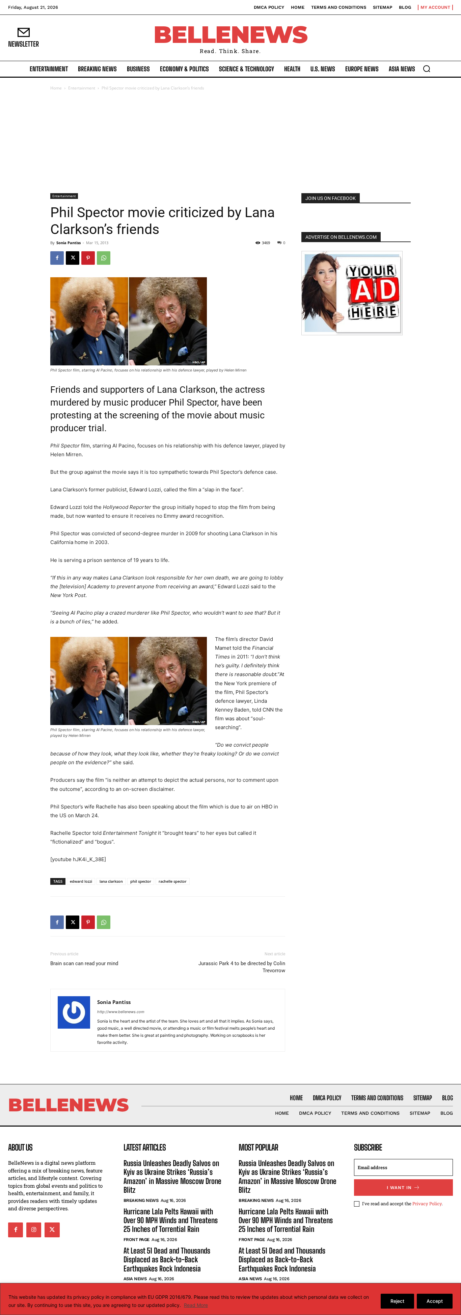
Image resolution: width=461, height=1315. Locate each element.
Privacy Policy (427, 1204)
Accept (435, 1301)
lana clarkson (111, 881)
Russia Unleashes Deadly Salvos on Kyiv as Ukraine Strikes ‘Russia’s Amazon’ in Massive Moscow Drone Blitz (172, 1176)
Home (56, 88)
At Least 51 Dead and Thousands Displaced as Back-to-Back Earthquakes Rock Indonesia (167, 1259)
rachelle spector (173, 881)
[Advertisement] (230, 142)
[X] (72, 258)
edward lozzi (81, 881)
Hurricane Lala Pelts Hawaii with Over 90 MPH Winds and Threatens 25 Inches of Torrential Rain (171, 1220)
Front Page (137, 1239)
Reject (397, 1301)
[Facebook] (57, 258)
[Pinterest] (88, 258)
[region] (230, 1299)
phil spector (140, 881)
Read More (196, 1305)
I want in (399, 1187)
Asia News (135, 1278)
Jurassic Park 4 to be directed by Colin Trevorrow (241, 967)
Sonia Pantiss (68, 242)
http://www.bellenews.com (120, 1011)
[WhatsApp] (103, 258)
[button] (426, 68)
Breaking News (141, 1200)
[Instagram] (33, 1229)
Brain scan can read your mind (84, 963)
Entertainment (81, 88)
